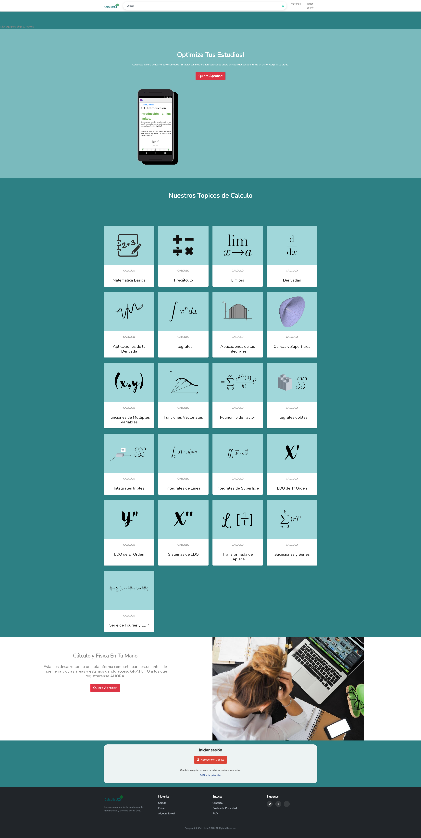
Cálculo (162, 803)
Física (161, 808)
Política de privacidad (210, 775)
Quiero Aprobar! (210, 76)
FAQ (215, 813)
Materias (296, 4)
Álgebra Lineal (166, 813)
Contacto (217, 803)
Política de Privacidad (224, 808)
